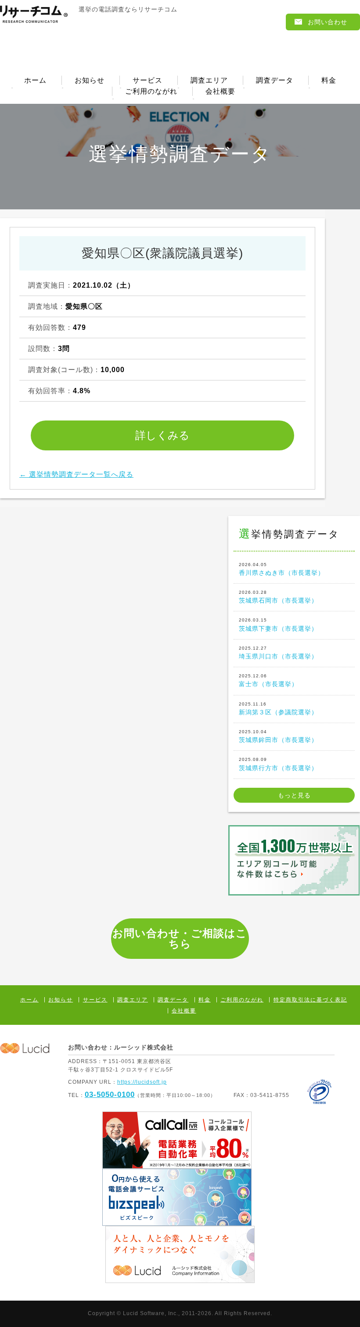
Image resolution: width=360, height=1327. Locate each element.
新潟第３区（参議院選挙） (278, 709)
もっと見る (294, 795)
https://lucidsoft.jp (142, 1082)
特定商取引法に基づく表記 (310, 1000)
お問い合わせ (327, 22)
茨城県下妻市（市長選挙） (278, 625)
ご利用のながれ (151, 91)
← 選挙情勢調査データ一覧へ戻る (76, 474)
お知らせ (89, 80)
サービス (147, 80)
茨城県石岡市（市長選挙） (278, 597)
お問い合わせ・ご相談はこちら (179, 938)
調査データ (274, 80)
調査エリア (209, 80)
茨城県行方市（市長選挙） (278, 764)
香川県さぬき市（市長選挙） (281, 569)
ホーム (35, 80)
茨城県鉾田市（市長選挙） (278, 736)
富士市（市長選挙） (268, 680)
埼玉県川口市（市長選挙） (278, 653)
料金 (328, 80)
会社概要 (220, 91)
